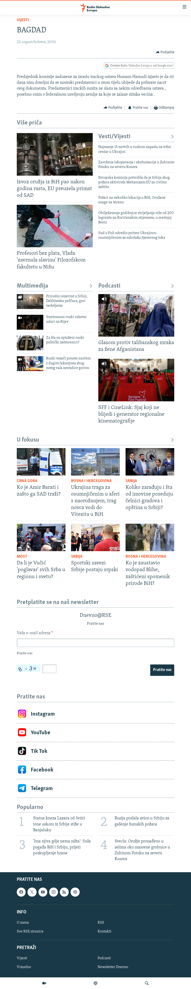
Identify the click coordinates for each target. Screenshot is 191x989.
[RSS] (64, 892)
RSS (101, 923)
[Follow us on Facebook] (21, 892)
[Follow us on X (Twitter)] (31, 892)
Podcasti (109, 286)
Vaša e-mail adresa (35, 633)
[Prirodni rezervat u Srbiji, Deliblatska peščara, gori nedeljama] (30, 301)
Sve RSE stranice (30, 931)
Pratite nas (162, 670)
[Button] (165, 52)
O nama (23, 923)
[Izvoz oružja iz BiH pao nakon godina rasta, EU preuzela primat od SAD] (55, 154)
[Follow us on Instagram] (53, 892)
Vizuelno (24, 967)
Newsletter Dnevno (113, 967)
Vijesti (23, 20)
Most (22, 557)
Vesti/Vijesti (114, 137)
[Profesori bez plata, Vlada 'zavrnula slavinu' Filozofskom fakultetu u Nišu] (55, 226)
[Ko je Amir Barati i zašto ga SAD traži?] (41, 462)
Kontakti (104, 931)
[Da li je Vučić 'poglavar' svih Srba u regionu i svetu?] (41, 537)
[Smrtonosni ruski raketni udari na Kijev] (30, 322)
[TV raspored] (75, 892)
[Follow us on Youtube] (42, 892)
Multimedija (32, 286)
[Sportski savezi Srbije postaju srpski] (95, 537)
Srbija (131, 481)
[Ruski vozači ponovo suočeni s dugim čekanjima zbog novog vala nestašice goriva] (30, 363)
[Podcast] (95, 983)
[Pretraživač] (147, 983)
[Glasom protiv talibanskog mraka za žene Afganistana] (136, 315)
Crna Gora (27, 481)
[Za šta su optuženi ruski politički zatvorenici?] (30, 342)
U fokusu (28, 440)
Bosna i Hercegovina (91, 481)
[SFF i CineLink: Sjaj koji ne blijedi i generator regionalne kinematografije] (136, 380)
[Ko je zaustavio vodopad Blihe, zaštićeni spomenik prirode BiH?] (150, 537)
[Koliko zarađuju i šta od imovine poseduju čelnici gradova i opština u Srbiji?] (150, 462)
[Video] (44, 983)
